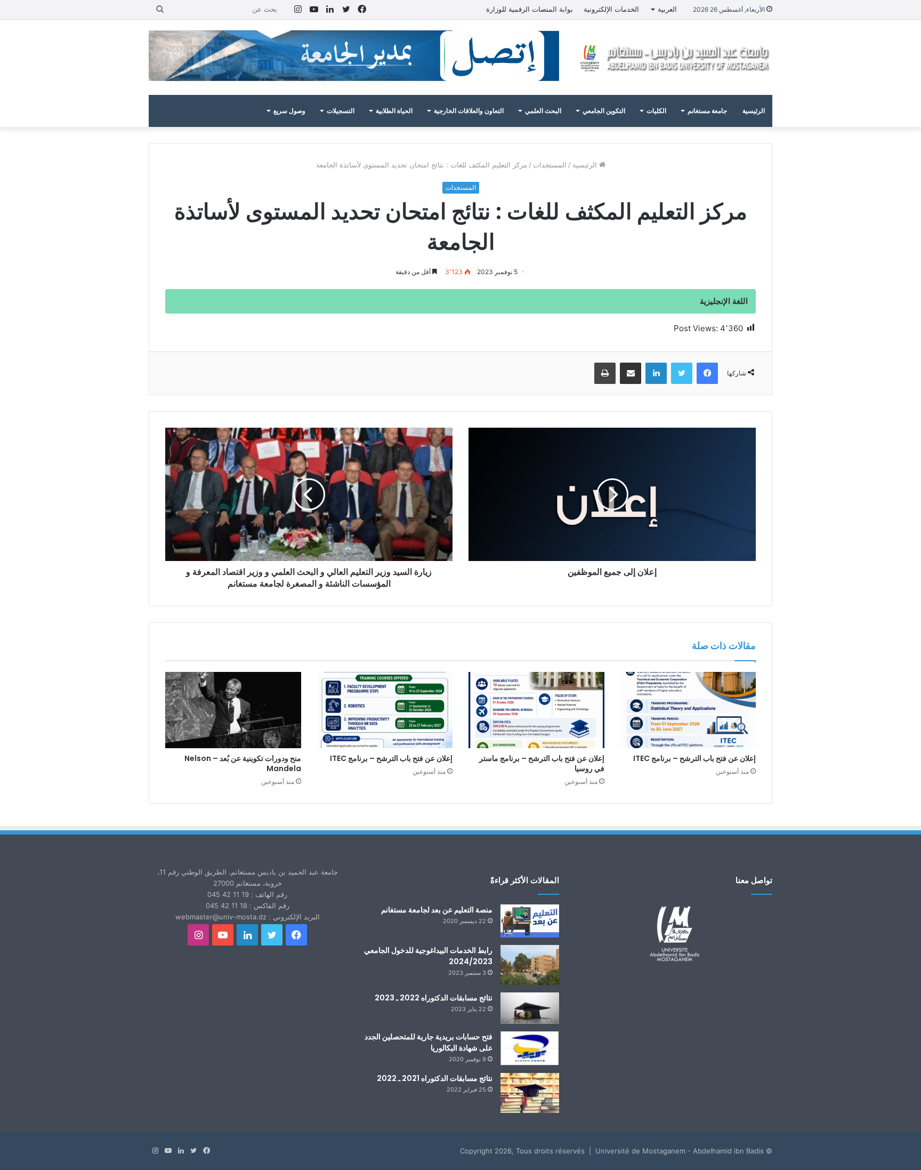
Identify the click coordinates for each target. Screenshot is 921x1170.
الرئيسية (753, 111)
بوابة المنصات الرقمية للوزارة (529, 9)
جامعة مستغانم (707, 111)
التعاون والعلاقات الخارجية (469, 111)
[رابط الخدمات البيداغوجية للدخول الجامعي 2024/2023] (529, 965)
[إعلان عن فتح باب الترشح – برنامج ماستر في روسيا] (536, 710)
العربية (667, 9)
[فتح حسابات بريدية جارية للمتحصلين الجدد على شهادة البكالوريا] (529, 1048)
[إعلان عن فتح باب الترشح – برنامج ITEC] (688, 710)
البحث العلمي (543, 111)
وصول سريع (289, 111)
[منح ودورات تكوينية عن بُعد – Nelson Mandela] (233, 710)
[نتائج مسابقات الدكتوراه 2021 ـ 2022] (529, 1093)
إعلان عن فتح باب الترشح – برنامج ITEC (694, 758)
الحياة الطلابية (394, 111)
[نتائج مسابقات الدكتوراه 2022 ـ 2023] (529, 1008)
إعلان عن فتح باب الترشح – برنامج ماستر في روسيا (541, 763)
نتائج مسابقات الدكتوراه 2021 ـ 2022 (434, 1078)
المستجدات (550, 165)
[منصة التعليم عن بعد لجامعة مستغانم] (529, 920)
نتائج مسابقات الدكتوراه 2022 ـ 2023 (433, 997)
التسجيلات (340, 111)
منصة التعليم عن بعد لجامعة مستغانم (436, 909)
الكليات (656, 111)
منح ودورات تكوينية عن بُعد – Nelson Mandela (242, 763)
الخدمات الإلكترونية (611, 9)
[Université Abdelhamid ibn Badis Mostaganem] (673, 57)
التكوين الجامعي (604, 111)
